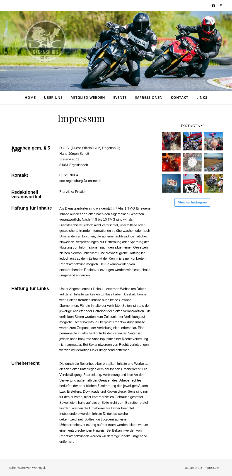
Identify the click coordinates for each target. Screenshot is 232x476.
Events (120, 97)
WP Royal (38, 468)
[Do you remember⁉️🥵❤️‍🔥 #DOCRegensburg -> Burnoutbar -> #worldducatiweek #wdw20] (171, 162)
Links (201, 97)
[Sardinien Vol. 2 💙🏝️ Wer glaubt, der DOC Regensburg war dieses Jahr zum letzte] (213, 162)
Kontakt (179, 97)
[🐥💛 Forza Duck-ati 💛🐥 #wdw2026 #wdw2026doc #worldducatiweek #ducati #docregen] (192, 141)
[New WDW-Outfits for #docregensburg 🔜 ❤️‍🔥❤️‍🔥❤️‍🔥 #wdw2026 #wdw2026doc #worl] (213, 141)
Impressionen (149, 97)
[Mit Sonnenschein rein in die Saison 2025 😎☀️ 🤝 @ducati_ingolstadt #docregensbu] (192, 183)
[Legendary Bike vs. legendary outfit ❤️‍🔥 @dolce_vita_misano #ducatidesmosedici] (171, 141)
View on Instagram (192, 202)
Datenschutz (193, 468)
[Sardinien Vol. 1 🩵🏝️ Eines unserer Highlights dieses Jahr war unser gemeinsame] (171, 183)
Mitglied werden (88, 97)
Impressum (211, 468)
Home (30, 97)
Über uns (53, 97)
